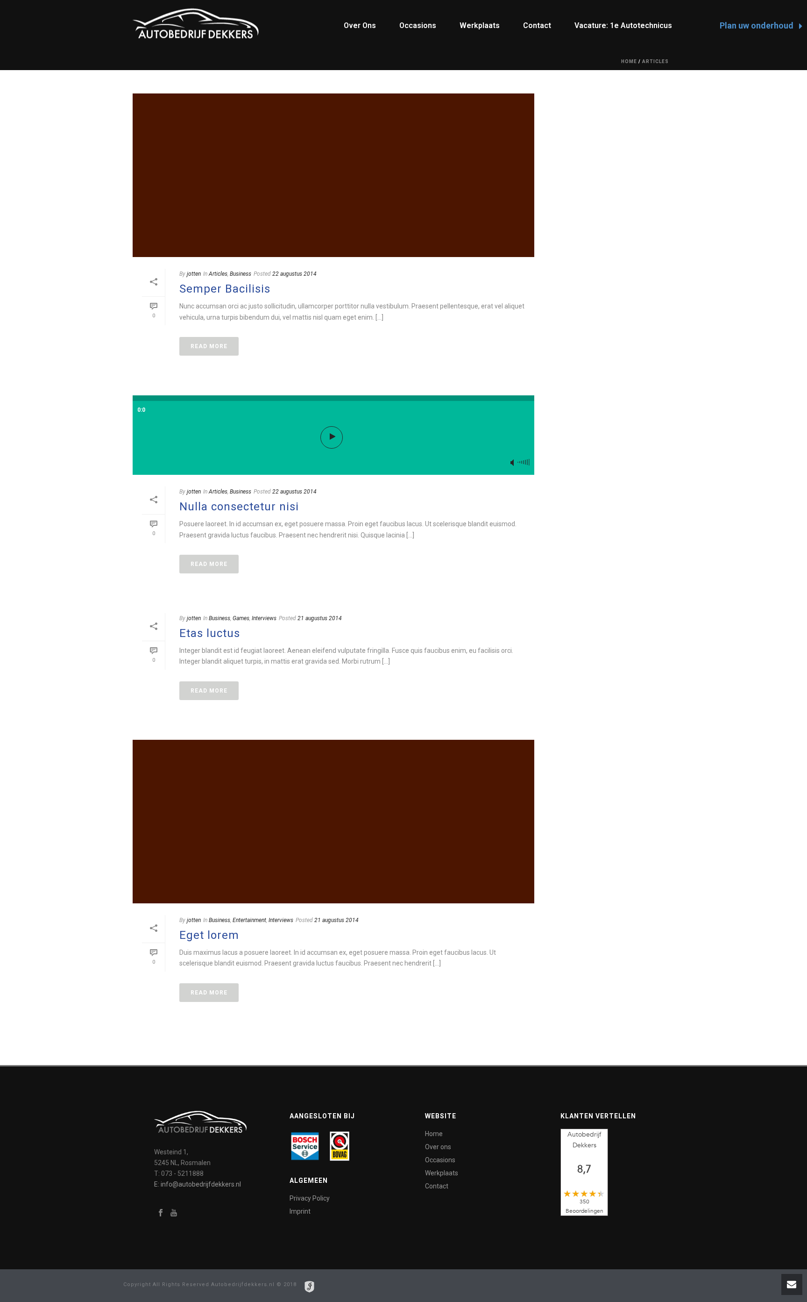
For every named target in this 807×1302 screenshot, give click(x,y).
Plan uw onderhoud (757, 25)
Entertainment (249, 920)
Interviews (264, 618)
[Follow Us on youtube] (173, 1213)
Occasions (417, 25)
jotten (194, 274)
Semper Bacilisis (224, 288)
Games (241, 618)
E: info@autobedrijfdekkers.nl (197, 1184)
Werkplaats (480, 25)
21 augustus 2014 (319, 618)
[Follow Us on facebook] (160, 1213)
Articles (655, 61)
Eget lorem (209, 935)
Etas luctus (209, 633)
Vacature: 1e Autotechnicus (623, 25)
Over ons (360, 25)
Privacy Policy (310, 1198)
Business (240, 274)
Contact (537, 25)
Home (629, 61)
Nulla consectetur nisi (239, 506)
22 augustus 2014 (294, 274)
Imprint (300, 1211)
